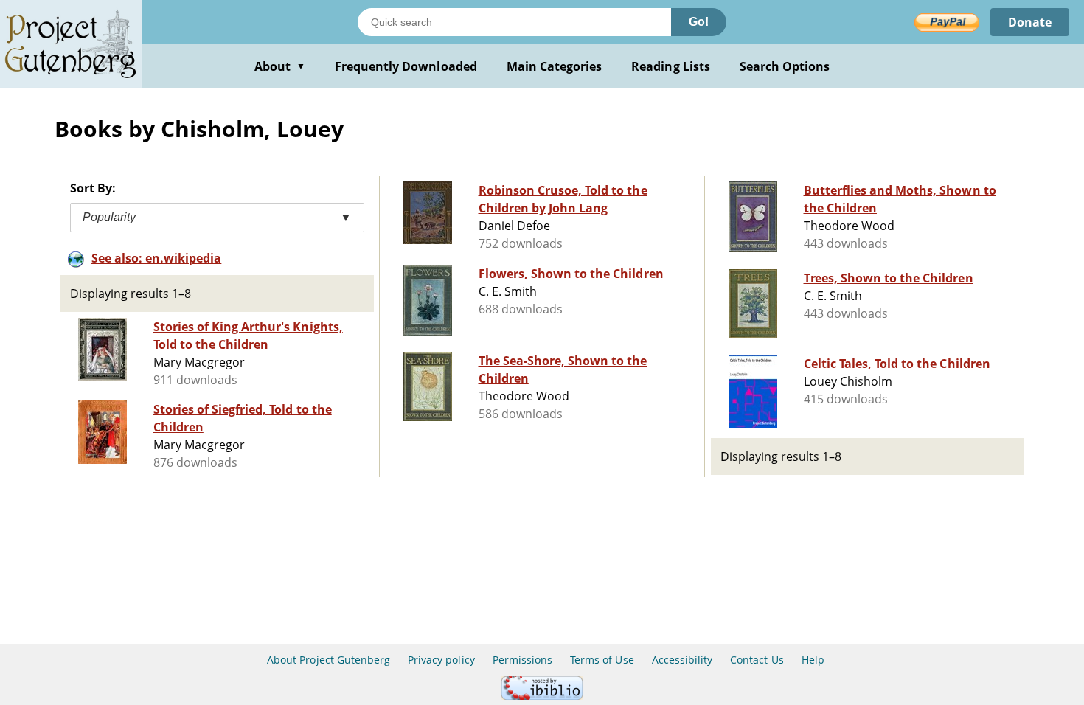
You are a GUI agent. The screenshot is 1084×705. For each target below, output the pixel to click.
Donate (1030, 22)
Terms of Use (601, 660)
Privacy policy (441, 660)
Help (813, 660)
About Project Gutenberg (328, 660)
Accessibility (682, 660)
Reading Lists (670, 66)
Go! (699, 21)
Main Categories (554, 66)
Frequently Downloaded (406, 66)
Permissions (522, 660)
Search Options (785, 66)
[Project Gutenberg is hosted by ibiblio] (542, 696)
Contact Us (756, 660)
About (279, 66)
